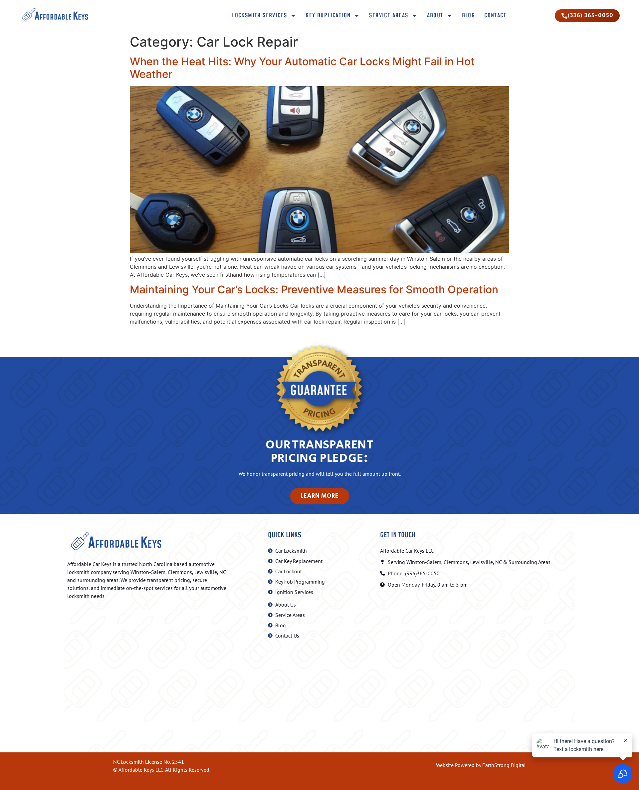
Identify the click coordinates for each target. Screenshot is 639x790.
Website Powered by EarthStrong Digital (481, 765)
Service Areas (388, 15)
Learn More (320, 496)
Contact (495, 15)
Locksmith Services (259, 15)
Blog (468, 15)
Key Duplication (328, 15)
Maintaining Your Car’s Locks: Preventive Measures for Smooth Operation (314, 289)
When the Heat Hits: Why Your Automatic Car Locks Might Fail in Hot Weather (302, 68)
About (435, 15)
